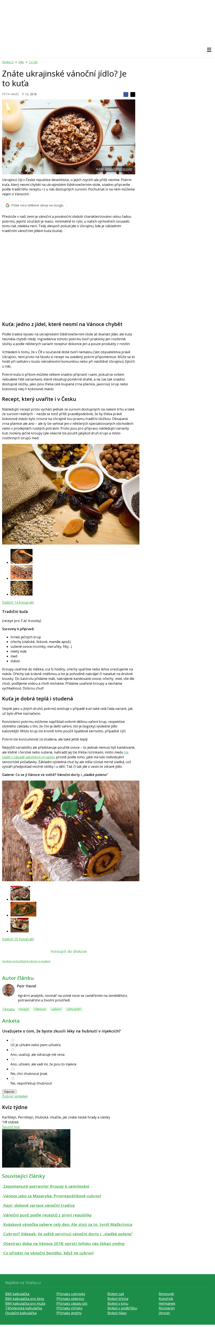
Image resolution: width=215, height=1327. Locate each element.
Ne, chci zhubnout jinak (28, 1073)
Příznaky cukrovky (70, 1294)
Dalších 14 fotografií (18, 602)
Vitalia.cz (8, 62)
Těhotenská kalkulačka (23, 1308)
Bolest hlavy (117, 1313)
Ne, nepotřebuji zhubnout (31, 1083)
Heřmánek (167, 1303)
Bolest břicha (118, 1298)
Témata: (8, 1009)
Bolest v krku (118, 1303)
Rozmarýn (167, 1308)
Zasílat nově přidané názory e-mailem (26, 961)
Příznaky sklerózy (70, 1298)
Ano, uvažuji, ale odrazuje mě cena (37, 1054)
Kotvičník (166, 1298)
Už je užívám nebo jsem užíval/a (35, 1045)
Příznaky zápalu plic (72, 1303)
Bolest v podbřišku (122, 1308)
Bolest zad (116, 1294)
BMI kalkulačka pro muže (25, 1303)
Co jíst (33, 62)
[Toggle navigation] (209, 50)
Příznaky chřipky (69, 1308)
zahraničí (74, 1009)
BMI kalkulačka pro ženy (24, 1298)
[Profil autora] (8, 990)
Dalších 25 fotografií (18, 939)
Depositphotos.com (118, 169)
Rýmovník (166, 1294)
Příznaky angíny (69, 1313)
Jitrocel (164, 1313)
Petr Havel (10, 94)
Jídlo (21, 62)
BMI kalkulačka (17, 1294)
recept (24, 1009)
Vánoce (40, 1009)
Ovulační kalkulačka (21, 1313)
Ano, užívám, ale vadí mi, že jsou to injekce (43, 1064)
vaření (56, 1009)
